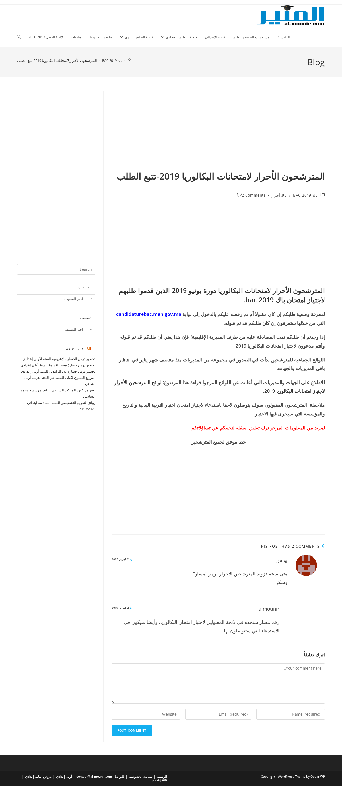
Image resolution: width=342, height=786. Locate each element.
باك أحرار (279, 195)
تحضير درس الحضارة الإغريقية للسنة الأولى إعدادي (58, 358)
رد (131, 559)
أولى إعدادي (64, 776)
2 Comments (254, 195)
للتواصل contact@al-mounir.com (100, 776)
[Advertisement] (218, 130)
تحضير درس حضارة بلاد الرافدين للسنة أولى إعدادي (58, 371)
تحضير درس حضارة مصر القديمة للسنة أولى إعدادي (58, 365)
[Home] (129, 60)
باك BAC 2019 (305, 195)
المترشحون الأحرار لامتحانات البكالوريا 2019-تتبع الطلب (57, 60)
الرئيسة (162, 776)
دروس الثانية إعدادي (38, 776)
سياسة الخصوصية (140, 776)
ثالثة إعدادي (159, 779)
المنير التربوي (76, 348)
